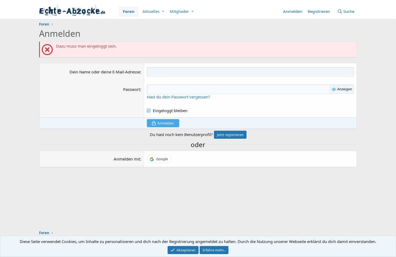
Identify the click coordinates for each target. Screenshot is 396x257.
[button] (163, 11)
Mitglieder (179, 11)
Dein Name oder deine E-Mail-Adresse (105, 71)
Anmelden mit (127, 159)
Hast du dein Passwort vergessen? (178, 96)
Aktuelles (151, 11)
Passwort (131, 89)
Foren (128, 11)
